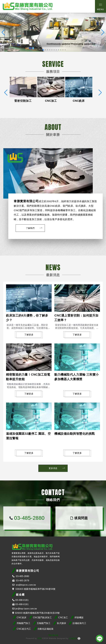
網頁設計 (73, 638)
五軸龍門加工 (44, 623)
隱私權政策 (53, 635)
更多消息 (53, 468)
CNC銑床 (21, 617)
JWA (39, 638)
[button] (40, 49)
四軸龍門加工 (23, 623)
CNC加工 (63, 617)
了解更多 (28, 334)
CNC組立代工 (24, 629)
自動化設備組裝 (46, 629)
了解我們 (30, 228)
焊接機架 (79, 617)
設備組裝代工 (79, 623)
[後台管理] (79, 638)
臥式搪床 (61, 623)
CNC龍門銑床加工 (42, 617)
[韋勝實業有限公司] (27, 6)
